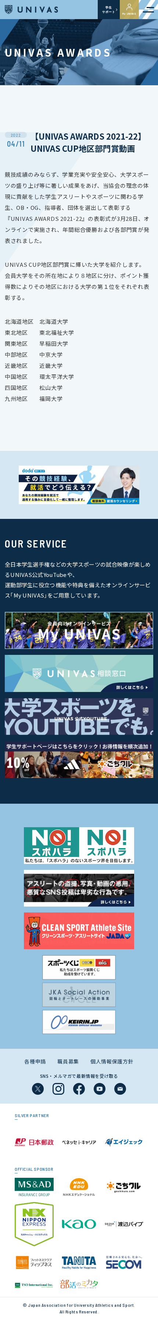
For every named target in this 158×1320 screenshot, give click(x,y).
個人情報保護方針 (112, 1061)
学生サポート (108, 10)
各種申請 (35, 1061)
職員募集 (68, 1061)
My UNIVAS (129, 13)
